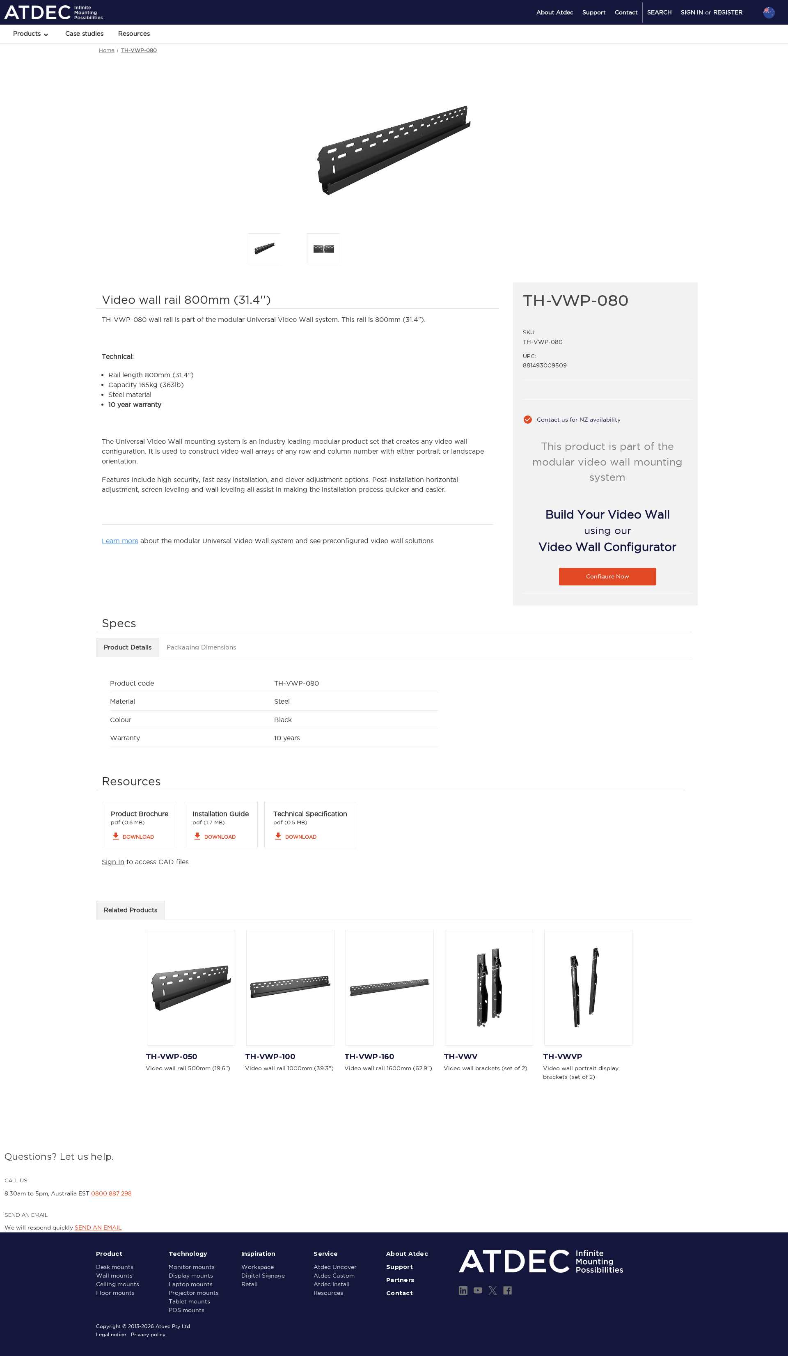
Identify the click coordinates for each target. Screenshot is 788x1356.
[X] (492, 1290)
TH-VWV (461, 1056)
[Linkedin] (463, 1290)
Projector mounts (194, 1292)
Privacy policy (148, 1334)
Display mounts (191, 1275)
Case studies (84, 33)
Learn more (120, 540)
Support (594, 12)
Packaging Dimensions (201, 647)
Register (727, 12)
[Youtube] (478, 1290)
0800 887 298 (111, 1193)
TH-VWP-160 (369, 1056)
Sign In (113, 861)
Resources (134, 33)
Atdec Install (332, 1284)
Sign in (692, 12)
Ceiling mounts (117, 1284)
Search (659, 12)
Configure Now (607, 576)
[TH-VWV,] (489, 988)
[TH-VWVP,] (588, 988)
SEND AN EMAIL (98, 1227)
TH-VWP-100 (270, 1056)
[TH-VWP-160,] (390, 988)
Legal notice (111, 1334)
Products (28, 33)
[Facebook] (507, 1290)
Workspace (257, 1267)
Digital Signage (263, 1275)
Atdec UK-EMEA (730, 56)
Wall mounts (114, 1275)
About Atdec (554, 12)
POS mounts (186, 1310)
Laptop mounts (191, 1284)
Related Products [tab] (130, 909)
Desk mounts (114, 1267)
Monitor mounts (192, 1267)
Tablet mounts (189, 1301)
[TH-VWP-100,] (290, 988)
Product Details (127, 647)
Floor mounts (115, 1292)
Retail (249, 1284)
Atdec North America (735, 45)
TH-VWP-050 (172, 1056)
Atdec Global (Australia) (738, 34)
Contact (626, 12)
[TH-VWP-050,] (191, 988)
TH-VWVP (562, 1056)
